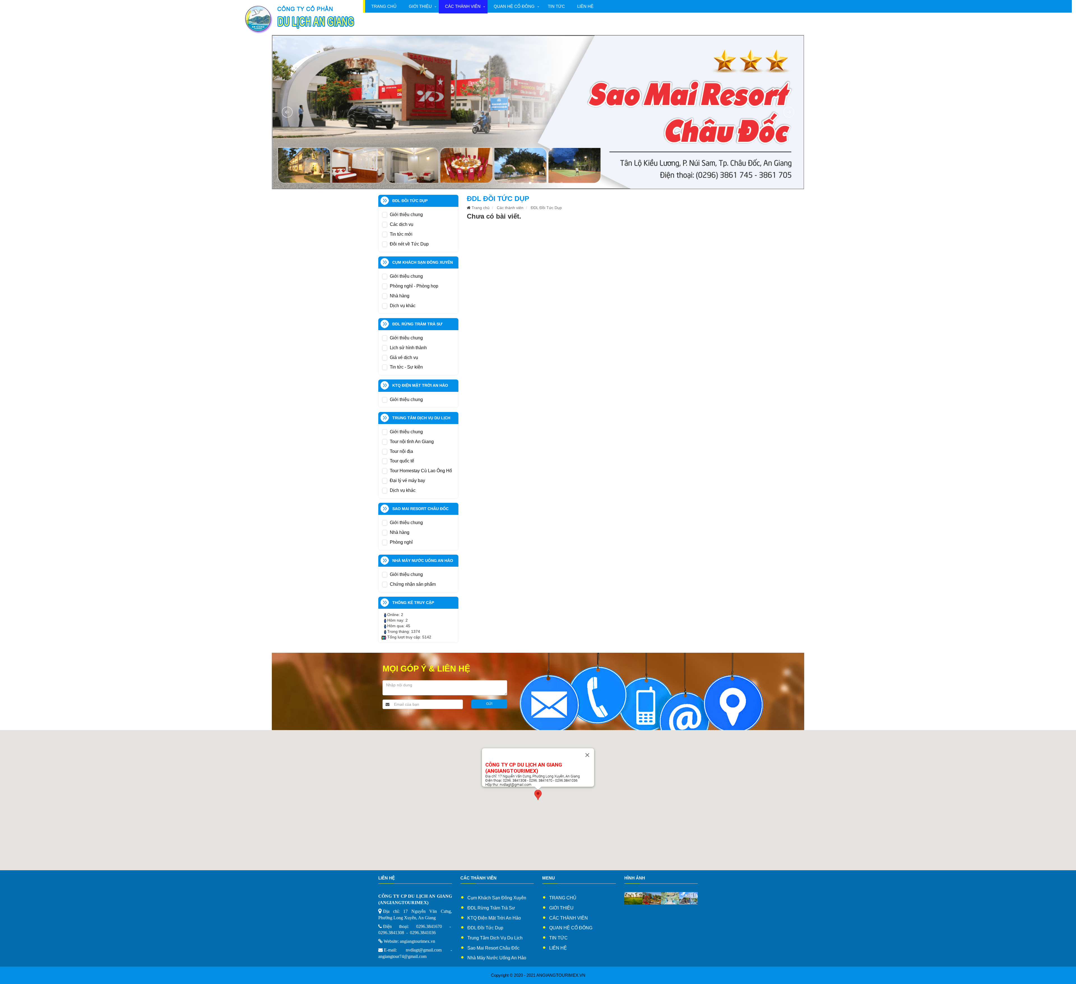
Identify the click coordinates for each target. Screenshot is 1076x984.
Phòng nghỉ (401, 542)
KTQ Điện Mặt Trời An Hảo (494, 918)
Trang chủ (383, 6)
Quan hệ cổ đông (514, 6)
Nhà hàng (399, 295)
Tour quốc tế (402, 461)
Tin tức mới (401, 234)
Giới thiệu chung (406, 214)
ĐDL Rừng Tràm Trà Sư (491, 908)
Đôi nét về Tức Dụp (409, 244)
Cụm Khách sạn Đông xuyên (496, 897)
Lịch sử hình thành (408, 347)
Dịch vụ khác (403, 305)
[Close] (587, 755)
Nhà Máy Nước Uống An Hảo (496, 957)
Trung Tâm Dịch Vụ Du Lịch (495, 938)
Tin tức (556, 6)
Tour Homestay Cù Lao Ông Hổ (421, 470)
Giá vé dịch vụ (404, 357)
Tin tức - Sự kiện (406, 367)
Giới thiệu (420, 6)
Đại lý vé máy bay (407, 480)
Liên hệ (585, 6)
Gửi (489, 704)
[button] (538, 795)
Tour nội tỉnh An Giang (412, 441)
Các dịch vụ (401, 224)
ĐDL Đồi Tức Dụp (546, 207)
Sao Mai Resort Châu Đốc (493, 948)
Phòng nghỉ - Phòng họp (414, 286)
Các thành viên (463, 6)
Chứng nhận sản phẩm (413, 584)
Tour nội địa (401, 451)
